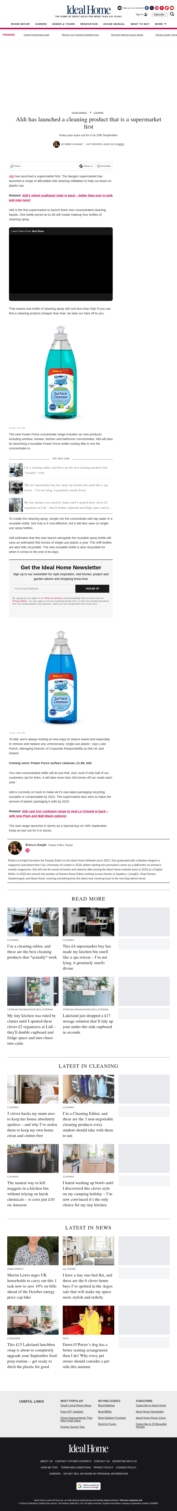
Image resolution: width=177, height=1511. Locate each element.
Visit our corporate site (131, 1500)
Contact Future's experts (73, 1461)
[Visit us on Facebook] (147, 8)
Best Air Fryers (107, 1424)
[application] (61, 264)
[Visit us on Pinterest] (162, 8)
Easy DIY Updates (71, 1411)
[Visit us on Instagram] (157, 8)
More (159, 24)
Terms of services (53, 598)
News (121, 144)
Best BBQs (105, 1411)
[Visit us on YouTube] (172, 8)
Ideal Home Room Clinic (151, 1417)
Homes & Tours (63, 24)
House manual (79, 113)
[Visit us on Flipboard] (167, 8)
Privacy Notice (19, 601)
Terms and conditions (76, 1467)
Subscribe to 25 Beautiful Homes (151, 1425)
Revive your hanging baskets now (80, 34)
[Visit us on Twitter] (152, 8)
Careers (55, 1473)
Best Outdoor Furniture (112, 1417)
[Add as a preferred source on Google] (88, 1486)
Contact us (102, 1461)
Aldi (11, 176)
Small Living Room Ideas (75, 1405)
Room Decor (20, 24)
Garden (41, 24)
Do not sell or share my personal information (95, 1473)
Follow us (87, 166)
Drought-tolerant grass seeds (127, 34)
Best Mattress (106, 1405)
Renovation (89, 24)
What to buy (140, 24)
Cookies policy (126, 1467)
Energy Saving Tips (72, 1426)
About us (46, 1461)
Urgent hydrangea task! (36, 34)
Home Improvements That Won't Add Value (76, 1419)
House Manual (114, 24)
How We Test (49, 1467)
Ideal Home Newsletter (150, 1411)
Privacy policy (103, 1467)
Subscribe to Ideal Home (151, 1405)
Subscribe (159, 14)
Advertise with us (124, 1461)
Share (17, 166)
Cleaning (99, 113)
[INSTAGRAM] (28, 850)
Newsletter (106, 166)
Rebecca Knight (74, 144)
